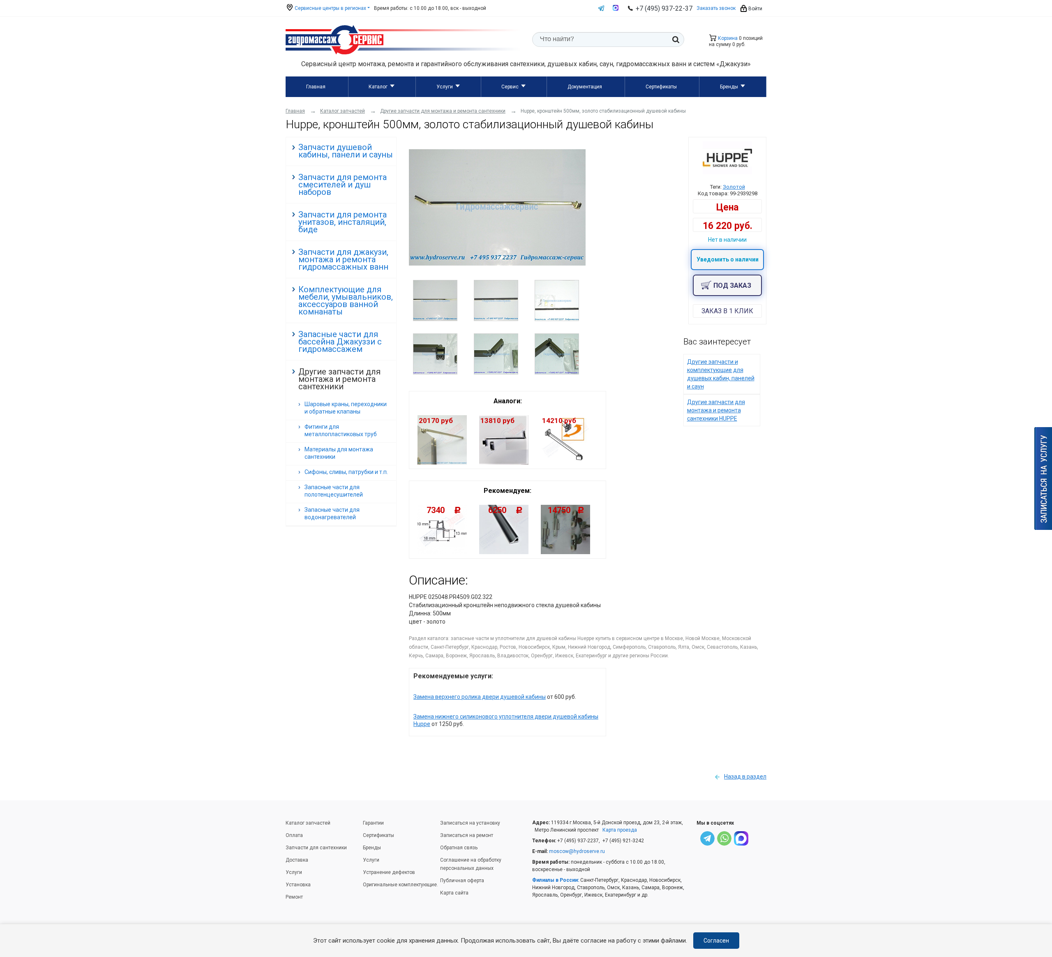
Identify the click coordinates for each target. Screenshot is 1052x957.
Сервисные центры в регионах (329, 8)
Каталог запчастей (308, 823)
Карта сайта (454, 893)
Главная (315, 87)
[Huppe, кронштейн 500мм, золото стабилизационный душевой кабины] (497, 263)
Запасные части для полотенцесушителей (334, 491)
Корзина (727, 38)
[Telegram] (707, 839)
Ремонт (294, 897)
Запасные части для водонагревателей (332, 513)
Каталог (378, 87)
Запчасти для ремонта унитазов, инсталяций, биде (342, 222)
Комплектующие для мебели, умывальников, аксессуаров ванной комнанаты (345, 300)
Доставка (297, 860)
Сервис (510, 87)
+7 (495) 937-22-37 (664, 8)
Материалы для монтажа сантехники (339, 453)
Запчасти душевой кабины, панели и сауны (345, 151)
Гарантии (373, 823)
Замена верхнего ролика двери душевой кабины (479, 696)
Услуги (444, 87)
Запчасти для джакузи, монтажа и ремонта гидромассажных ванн (343, 259)
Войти (754, 9)
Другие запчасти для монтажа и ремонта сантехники (339, 379)
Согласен (716, 940)
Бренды (729, 87)
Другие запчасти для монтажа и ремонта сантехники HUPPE (716, 410)
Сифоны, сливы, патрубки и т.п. (346, 472)
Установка (298, 885)
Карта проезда (619, 830)
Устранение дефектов (389, 872)
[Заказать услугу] (1043, 478)
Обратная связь (459, 848)
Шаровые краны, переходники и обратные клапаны (346, 408)
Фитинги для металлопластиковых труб (341, 430)
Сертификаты (661, 87)
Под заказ (732, 285)
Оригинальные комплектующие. (400, 885)
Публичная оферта (462, 880)
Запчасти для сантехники (316, 848)
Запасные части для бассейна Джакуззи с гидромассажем (340, 341)
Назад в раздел (745, 776)
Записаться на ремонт (466, 835)
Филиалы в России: (555, 880)
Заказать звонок (716, 8)
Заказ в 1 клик (727, 311)
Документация (585, 87)
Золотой (734, 187)
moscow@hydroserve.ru (577, 851)
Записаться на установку (470, 823)
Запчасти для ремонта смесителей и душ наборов (342, 184)
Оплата (294, 835)
